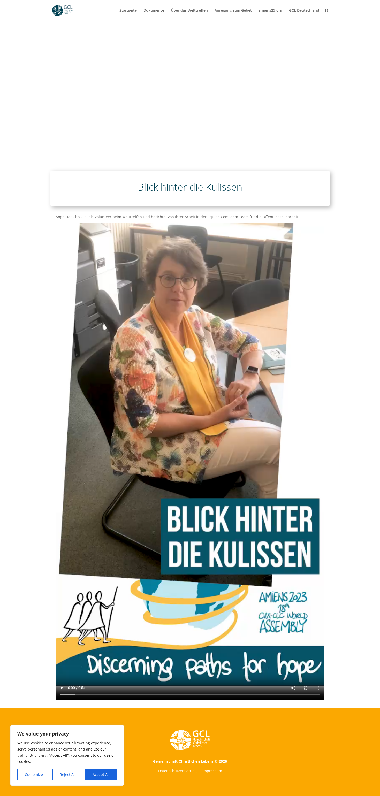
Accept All (101, 774)
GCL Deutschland (304, 11)
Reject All (68, 774)
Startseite (128, 11)
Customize (34, 774)
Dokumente (153, 11)
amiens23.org (270, 11)
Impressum (212, 771)
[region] (67, 755)
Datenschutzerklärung (177, 771)
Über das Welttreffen (189, 11)
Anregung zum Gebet (233, 11)
